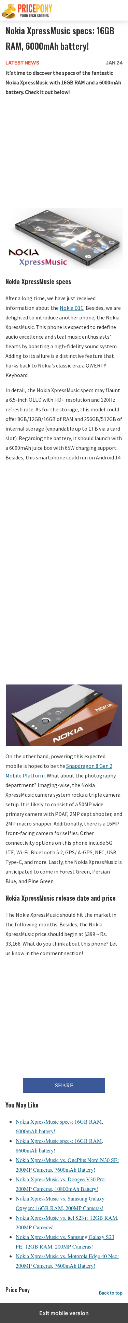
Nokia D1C (72, 307)
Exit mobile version (64, 1313)
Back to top (111, 1293)
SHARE (64, 1085)
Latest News (22, 63)
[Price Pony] (64, 10)
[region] (64, 153)
